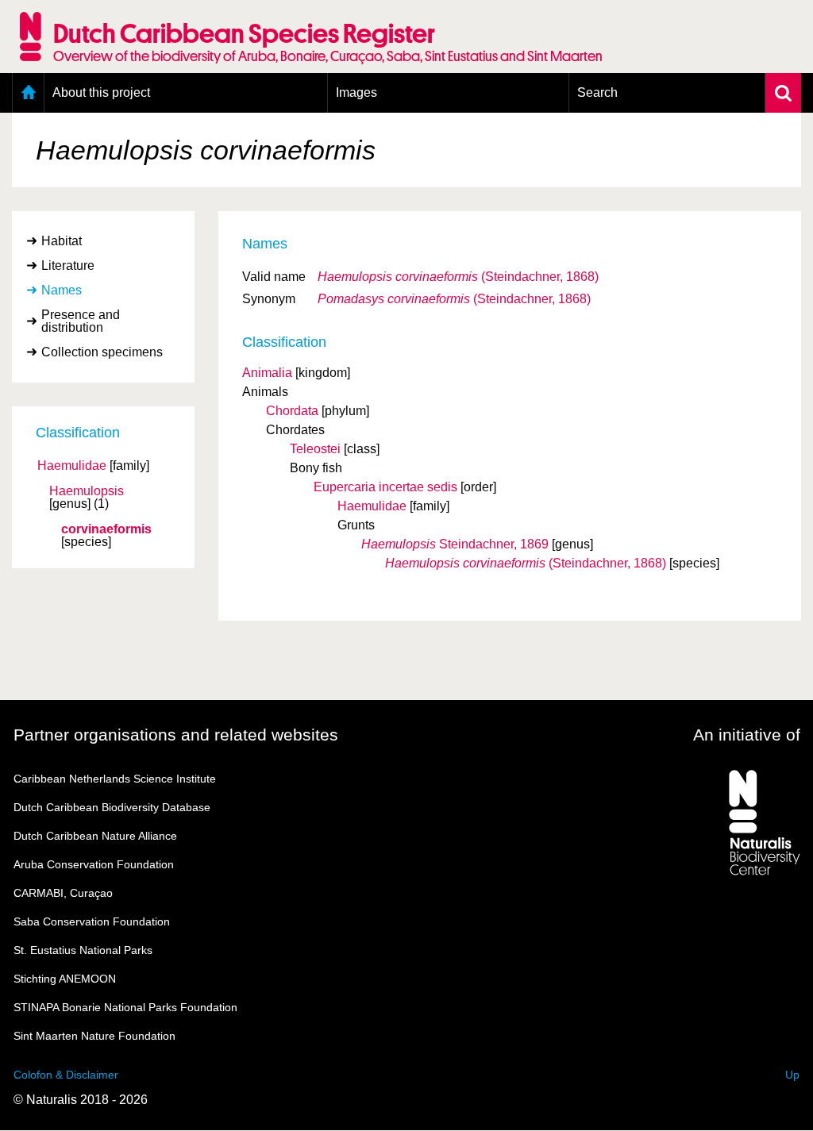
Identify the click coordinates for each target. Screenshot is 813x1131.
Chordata (292, 410)
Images (356, 92)
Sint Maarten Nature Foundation (94, 1035)
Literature (67, 265)
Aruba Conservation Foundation (93, 864)
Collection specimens (102, 352)
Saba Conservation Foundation (91, 921)
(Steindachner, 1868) (458, 276)
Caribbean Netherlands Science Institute (114, 778)
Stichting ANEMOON (64, 978)
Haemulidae (71, 466)
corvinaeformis (106, 529)
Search (597, 92)
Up (792, 1074)
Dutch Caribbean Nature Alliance (95, 835)
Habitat (61, 241)
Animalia (267, 372)
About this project (101, 92)
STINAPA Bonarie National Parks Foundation (125, 1007)
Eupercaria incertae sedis (385, 487)
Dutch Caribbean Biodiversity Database (111, 807)
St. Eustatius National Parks (82, 950)
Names (61, 290)
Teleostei (315, 449)
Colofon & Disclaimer (65, 1074)
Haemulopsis (86, 491)
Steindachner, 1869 (455, 544)
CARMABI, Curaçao (63, 893)
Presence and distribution (80, 321)
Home (28, 93)
